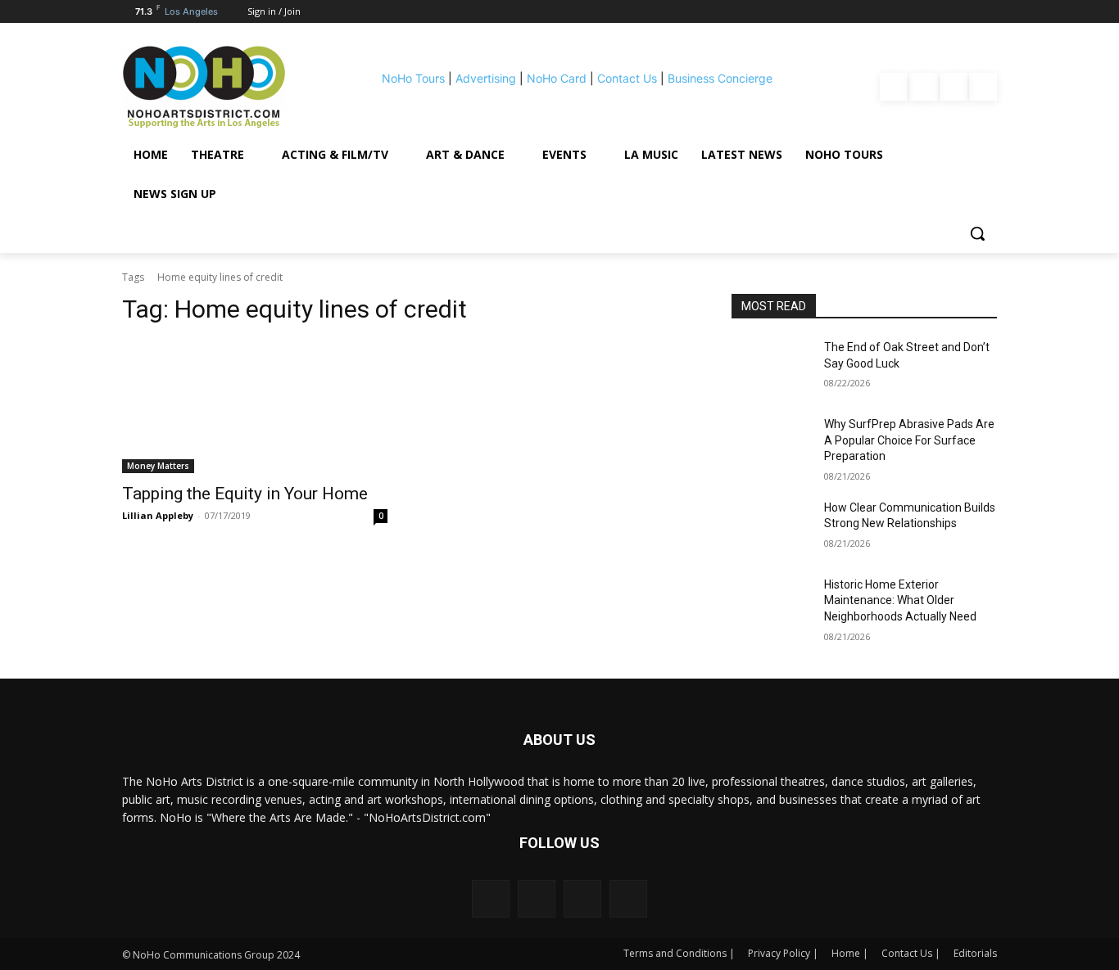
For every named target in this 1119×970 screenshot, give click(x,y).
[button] (977, 233)
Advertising (485, 78)
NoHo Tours (413, 78)
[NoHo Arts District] (227, 87)
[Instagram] (923, 87)
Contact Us (627, 78)
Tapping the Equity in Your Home (245, 493)
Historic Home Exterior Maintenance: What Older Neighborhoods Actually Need (900, 600)
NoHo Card (557, 78)
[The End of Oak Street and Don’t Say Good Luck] (771, 367)
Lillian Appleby (157, 515)
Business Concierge (720, 78)
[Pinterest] (953, 87)
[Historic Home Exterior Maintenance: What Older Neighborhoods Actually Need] (771, 605)
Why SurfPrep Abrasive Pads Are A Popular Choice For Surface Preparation (909, 439)
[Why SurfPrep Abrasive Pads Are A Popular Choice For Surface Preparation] (771, 444)
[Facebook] (894, 87)
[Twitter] (983, 87)
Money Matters (158, 465)
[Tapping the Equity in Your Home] (254, 407)
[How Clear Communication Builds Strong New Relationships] (771, 528)
